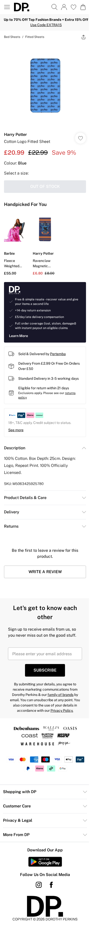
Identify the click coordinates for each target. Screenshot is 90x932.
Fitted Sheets (34, 37)
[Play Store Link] (45, 862)
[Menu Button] (7, 7)
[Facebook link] (51, 885)
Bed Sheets (12, 37)
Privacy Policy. (61, 710)
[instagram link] (39, 885)
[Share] (83, 36)
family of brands (61, 695)
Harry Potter (15, 134)
